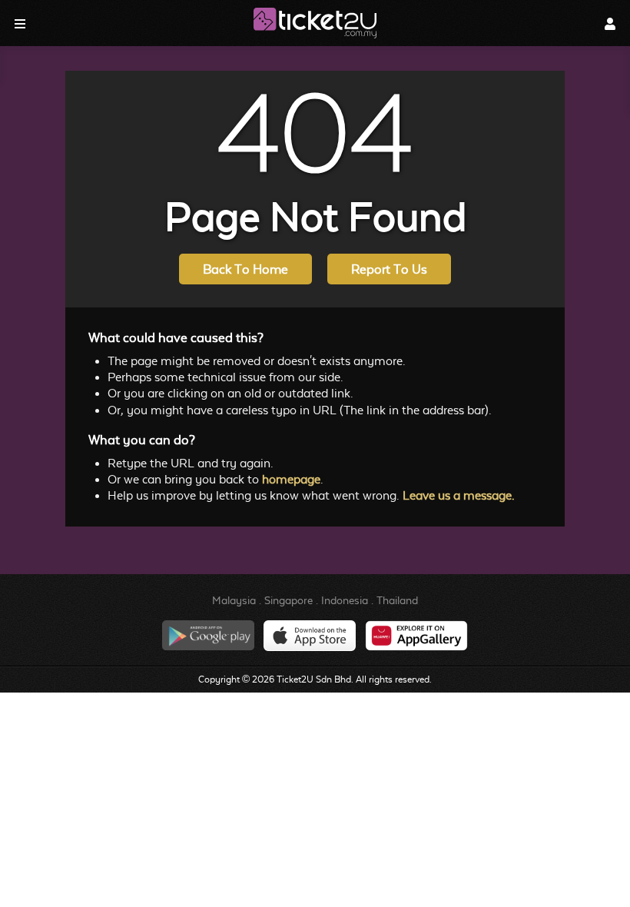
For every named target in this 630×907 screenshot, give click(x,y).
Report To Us (389, 269)
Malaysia (234, 600)
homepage (291, 479)
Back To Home (245, 269)
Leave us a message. (459, 495)
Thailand (397, 600)
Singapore (288, 600)
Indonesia (344, 600)
